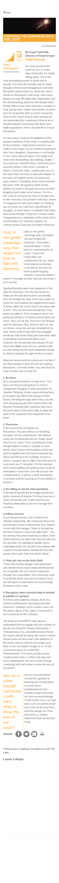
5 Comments (49, 46)
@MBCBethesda (35, 59)
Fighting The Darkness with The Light (29, 38)
